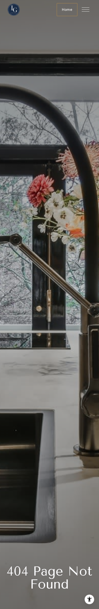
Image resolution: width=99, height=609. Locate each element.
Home (67, 9)
